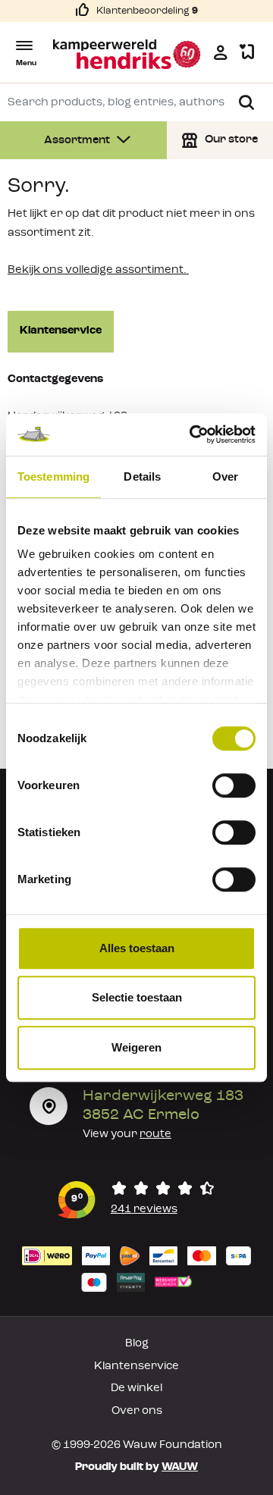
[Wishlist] (247, 52)
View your (127, 1134)
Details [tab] (142, 476)
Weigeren (136, 1047)
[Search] (246, 102)
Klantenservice (61, 331)
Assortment (78, 140)
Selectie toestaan (137, 997)
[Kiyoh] (136, 1200)
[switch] (234, 785)
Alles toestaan (136, 948)
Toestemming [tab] (53, 476)
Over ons (136, 1411)
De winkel (136, 1388)
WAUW (180, 1467)
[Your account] (220, 52)
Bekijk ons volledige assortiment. (98, 270)
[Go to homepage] (127, 54)
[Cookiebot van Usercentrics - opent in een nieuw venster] (193, 434)
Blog (137, 1343)
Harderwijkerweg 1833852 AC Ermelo (163, 1106)
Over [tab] (225, 476)
